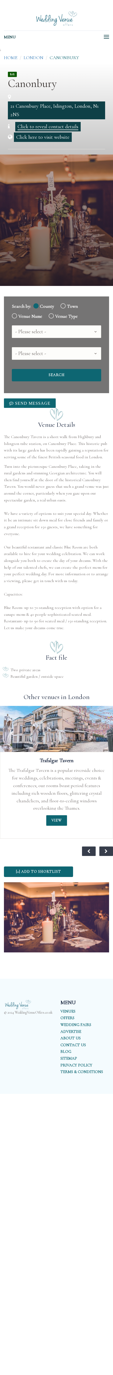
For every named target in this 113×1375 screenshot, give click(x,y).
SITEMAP (68, 1058)
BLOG (65, 1051)
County (47, 306)
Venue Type (66, 316)
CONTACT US (73, 1045)
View (57, 820)
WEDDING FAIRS (75, 1024)
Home (10, 57)
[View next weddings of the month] (106, 851)
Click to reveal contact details (48, 127)
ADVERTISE (70, 1031)
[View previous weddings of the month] (89, 851)
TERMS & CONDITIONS (81, 1071)
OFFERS (67, 1017)
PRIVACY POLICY (76, 1065)
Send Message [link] (32, 403)
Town (72, 306)
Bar (12, 74)
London (33, 57)
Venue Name (30, 316)
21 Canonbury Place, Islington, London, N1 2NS (54, 110)
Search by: (21, 306)
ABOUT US (70, 1038)
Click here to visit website (42, 137)
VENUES (67, 1011)
